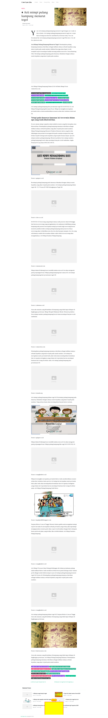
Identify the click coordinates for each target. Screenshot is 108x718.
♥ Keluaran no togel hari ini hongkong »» (64, 682)
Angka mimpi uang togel (53, 673)
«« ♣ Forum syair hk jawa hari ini (38, 682)
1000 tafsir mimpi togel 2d (39, 673)
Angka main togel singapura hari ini (41, 669)
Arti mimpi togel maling (38, 97)
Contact (36, 2)
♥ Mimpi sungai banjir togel (40, 693)
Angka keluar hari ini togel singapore (60, 666)
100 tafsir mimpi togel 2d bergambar (41, 675)
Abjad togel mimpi (71, 675)
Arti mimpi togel (67, 102)
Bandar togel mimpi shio (38, 102)
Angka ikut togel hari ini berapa (40, 666)
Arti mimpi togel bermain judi (54, 102)
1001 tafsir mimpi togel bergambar (59, 671)
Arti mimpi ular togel (51, 97)
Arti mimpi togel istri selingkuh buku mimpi (56, 100)
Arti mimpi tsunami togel (58, 93)
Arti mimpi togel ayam (38, 100)
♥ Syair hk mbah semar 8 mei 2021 (71, 693)
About (53, 2)
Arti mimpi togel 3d (63, 97)
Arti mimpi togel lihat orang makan (41, 93)
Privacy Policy (47, 2)
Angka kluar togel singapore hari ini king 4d (64, 669)
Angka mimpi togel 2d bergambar (40, 671)
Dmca (41, 2)
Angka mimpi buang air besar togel (41, 678)
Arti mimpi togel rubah (38, 95)
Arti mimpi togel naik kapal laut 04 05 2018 (56, 95)
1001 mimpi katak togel (58, 675)
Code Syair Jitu (23, 716)
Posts (57, 2)
